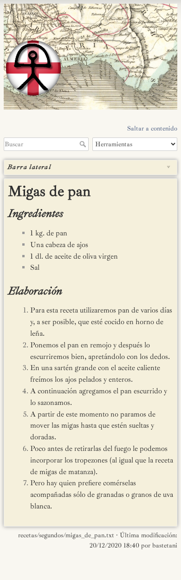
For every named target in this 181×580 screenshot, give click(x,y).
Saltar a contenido (152, 128)
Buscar (83, 144)
